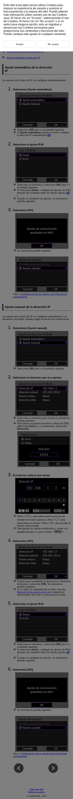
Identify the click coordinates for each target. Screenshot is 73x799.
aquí (6, 17)
